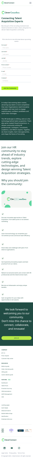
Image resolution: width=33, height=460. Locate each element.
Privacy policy (12, 453)
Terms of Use (21, 453)
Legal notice (4, 453)
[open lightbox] (16, 197)
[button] (30, 3)
